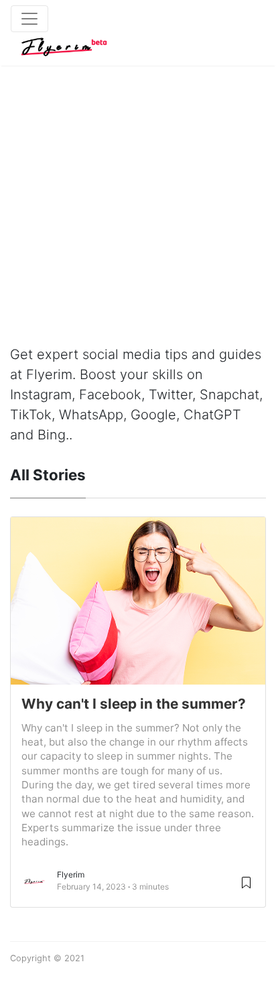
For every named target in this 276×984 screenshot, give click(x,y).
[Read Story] (246, 882)
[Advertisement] (138, 192)
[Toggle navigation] (29, 18)
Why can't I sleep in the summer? (133, 703)
